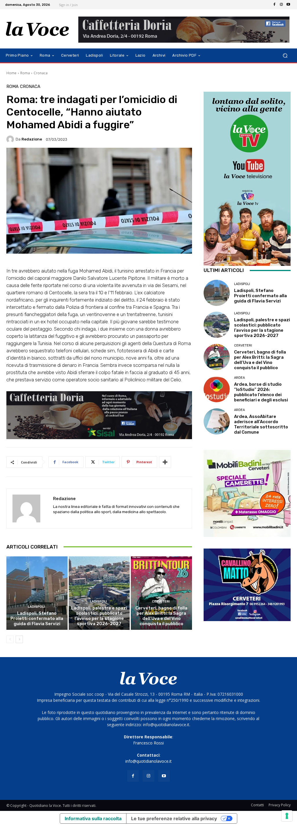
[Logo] (38, 29)
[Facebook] (274, 4)
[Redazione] (11, 139)
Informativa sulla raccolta (93, 818)
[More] (165, 462)
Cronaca (41, 73)
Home (11, 73)
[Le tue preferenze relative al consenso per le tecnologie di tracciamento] (286, 815)
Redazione (31, 139)
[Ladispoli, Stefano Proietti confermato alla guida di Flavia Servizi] (37, 593)
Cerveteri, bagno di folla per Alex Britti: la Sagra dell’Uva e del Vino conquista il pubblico (161, 615)
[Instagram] (281, 4)
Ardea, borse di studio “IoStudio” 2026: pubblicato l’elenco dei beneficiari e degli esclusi (261, 392)
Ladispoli (36, 606)
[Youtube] (288, 4)
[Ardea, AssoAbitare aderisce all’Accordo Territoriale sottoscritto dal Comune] (217, 421)
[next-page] (19, 639)
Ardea (239, 377)
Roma (25, 73)
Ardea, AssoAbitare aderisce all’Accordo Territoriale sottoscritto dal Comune (261, 424)
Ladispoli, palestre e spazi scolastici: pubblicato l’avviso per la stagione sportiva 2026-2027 (99, 615)
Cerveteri (161, 601)
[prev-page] (10, 639)
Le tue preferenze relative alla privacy (174, 818)
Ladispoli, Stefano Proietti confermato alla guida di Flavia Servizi (36, 618)
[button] (285, 55)
